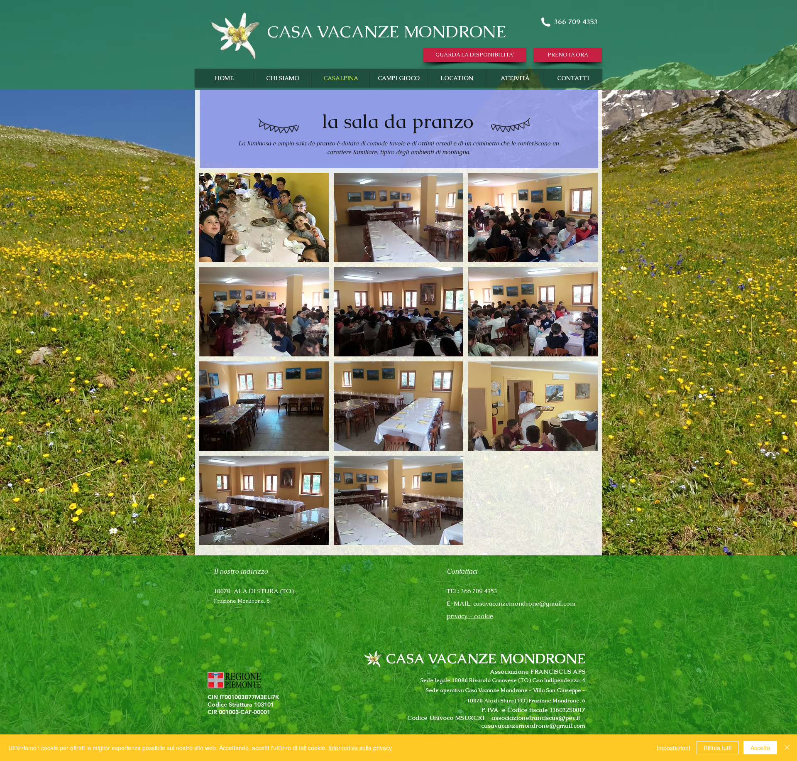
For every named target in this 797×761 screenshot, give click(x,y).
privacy (457, 616)
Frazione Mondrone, (240, 600)
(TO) (287, 591)
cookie (483, 616)
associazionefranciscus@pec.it (535, 718)
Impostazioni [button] (673, 748)
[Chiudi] (787, 747)
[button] (474, 55)
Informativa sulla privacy (360, 748)
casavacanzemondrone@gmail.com (524, 603)
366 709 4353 (576, 21)
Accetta (760, 748)
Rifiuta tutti (717, 748)
